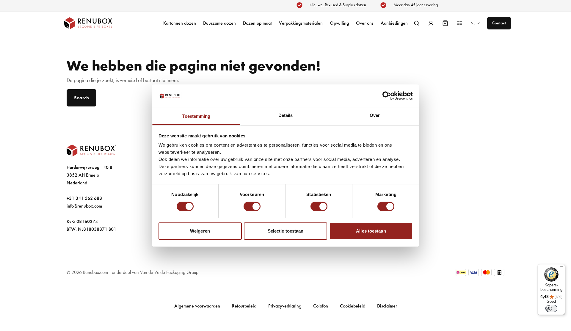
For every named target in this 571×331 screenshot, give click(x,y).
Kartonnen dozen (179, 23)
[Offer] (459, 23)
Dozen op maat (257, 23)
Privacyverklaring (284, 306)
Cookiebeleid (352, 306)
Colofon (320, 306)
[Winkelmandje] (445, 23)
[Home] (94, 23)
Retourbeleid (244, 306)
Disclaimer (387, 306)
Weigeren (200, 230)
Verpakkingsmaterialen (301, 23)
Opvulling (339, 23)
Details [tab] (285, 115)
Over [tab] (375, 115)
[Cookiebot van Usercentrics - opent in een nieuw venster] (387, 95)
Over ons (365, 23)
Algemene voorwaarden (197, 306)
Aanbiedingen (394, 23)
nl (473, 23)
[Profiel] (431, 23)
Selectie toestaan (286, 230)
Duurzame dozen (219, 23)
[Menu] (561, 267)
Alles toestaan (371, 230)
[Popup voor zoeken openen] (416, 23)
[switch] (252, 206)
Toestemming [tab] (196, 116)
